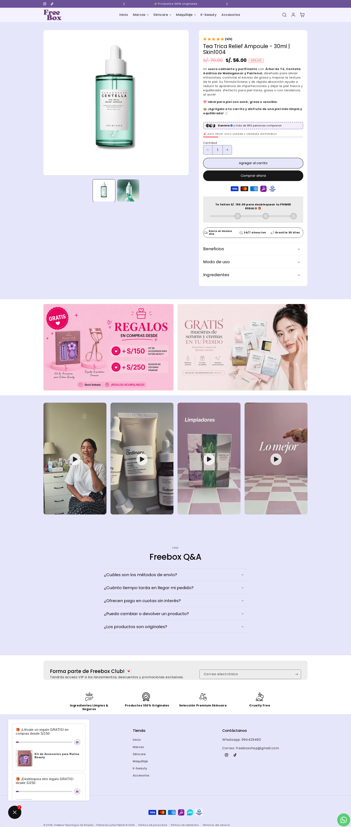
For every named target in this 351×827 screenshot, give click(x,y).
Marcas (138, 766)
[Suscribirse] (296, 694)
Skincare (139, 774)
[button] (140, 14)
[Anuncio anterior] (124, 4)
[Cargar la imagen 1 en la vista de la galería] (104, 190)
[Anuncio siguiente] (226, 4)
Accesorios (141, 795)
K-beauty (140, 788)
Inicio (137, 759)
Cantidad (210, 143)
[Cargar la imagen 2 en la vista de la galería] (128, 190)
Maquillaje (140, 781)
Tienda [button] (139, 750)
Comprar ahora (253, 175)
